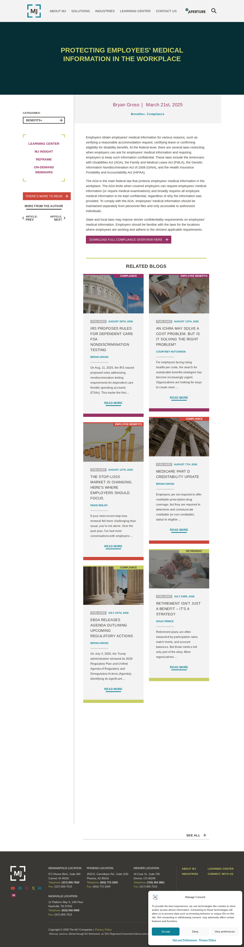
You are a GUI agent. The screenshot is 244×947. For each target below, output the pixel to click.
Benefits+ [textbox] (34, 120)
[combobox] (44, 120)
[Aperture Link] (195, 11)
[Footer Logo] (26, 873)
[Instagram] (26, 888)
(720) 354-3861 (156, 882)
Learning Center (135, 11)
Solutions (80, 11)
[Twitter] (33, 888)
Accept (166, 931)
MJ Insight (44, 151)
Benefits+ (138, 114)
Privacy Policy (207, 940)
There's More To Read (44, 196)
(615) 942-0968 (70, 910)
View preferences (225, 931)
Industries (105, 11)
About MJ (58, 11)
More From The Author (44, 206)
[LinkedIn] (40, 887)
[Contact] (13, 895)
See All (193, 835)
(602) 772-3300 (108, 882)
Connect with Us (220, 873)
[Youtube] (13, 888)
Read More (113, 403)
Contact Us (166, 11)
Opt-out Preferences (185, 940)
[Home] (34, 11)
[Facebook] (20, 888)
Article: (32, 218)
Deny (195, 931)
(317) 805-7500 (70, 882)
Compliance (156, 114)
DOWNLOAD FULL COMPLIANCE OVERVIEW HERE (125, 239)
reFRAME (44, 159)
